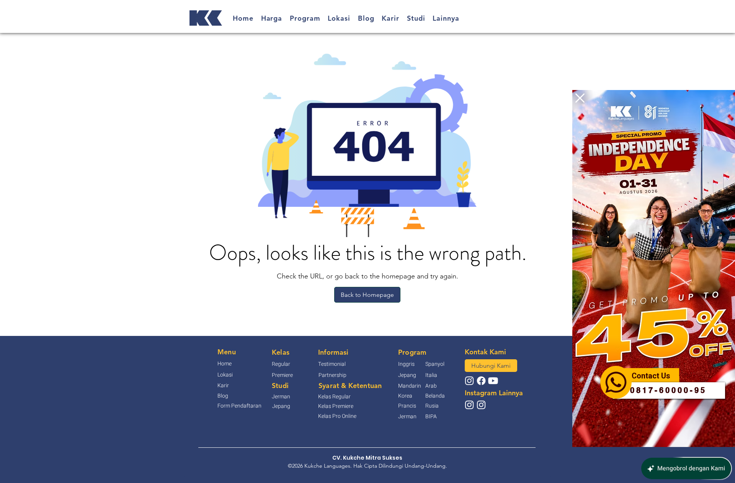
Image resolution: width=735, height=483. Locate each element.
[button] (580, 98)
